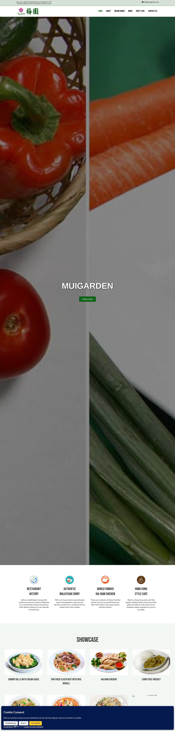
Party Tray (140, 11)
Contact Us (152, 11)
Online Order (119, 11)
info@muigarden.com (151, 2)
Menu (130, 11)
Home (100, 11)
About (108, 11)
